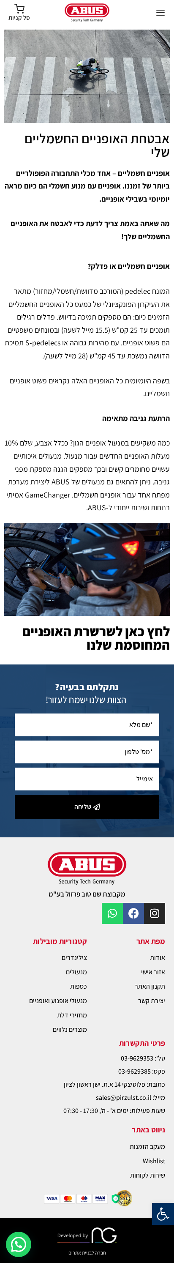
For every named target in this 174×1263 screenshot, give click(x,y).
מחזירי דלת (72, 1015)
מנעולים (76, 972)
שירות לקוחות (147, 1175)
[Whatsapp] (112, 913)
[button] (163, 1214)
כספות (78, 986)
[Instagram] (154, 913)
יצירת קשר (151, 1000)
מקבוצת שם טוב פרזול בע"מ (87, 894)
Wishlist (154, 1160)
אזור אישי (153, 972)
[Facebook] (133, 913)
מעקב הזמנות (147, 1146)
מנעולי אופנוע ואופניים (58, 1000)
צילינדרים (74, 957)
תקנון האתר (150, 986)
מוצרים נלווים (70, 1029)
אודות (157, 957)
